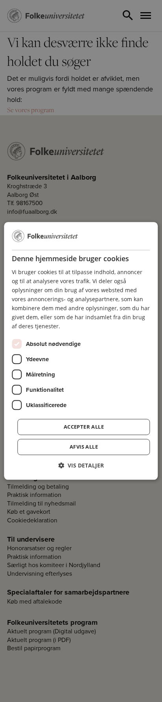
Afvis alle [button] (84, 447)
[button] (81, 465)
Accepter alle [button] (84, 427)
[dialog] (81, 351)
